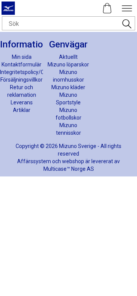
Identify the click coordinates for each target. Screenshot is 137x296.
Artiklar (21, 110)
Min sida (22, 57)
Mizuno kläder (68, 87)
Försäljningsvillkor (21, 80)
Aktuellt (68, 57)
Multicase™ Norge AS (68, 169)
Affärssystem (34, 161)
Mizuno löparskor (68, 64)
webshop (73, 161)
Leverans (22, 102)
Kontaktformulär (21, 64)
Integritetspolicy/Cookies (30, 72)
